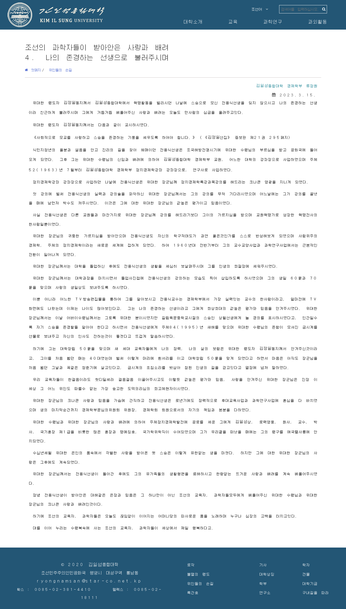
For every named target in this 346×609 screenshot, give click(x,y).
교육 (233, 21)
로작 (191, 565)
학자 (306, 565)
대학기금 (309, 583)
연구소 (265, 592)
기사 (263, 565)
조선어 (259, 9)
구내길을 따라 (315, 592)
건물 (306, 574)
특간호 (192, 592)
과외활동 (317, 21)
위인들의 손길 (60, 70)
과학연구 (272, 21)
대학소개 (192, 21)
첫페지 (34, 70)
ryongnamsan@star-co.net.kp (89, 581)
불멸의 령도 (198, 574)
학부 (263, 583)
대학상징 (266, 574)
